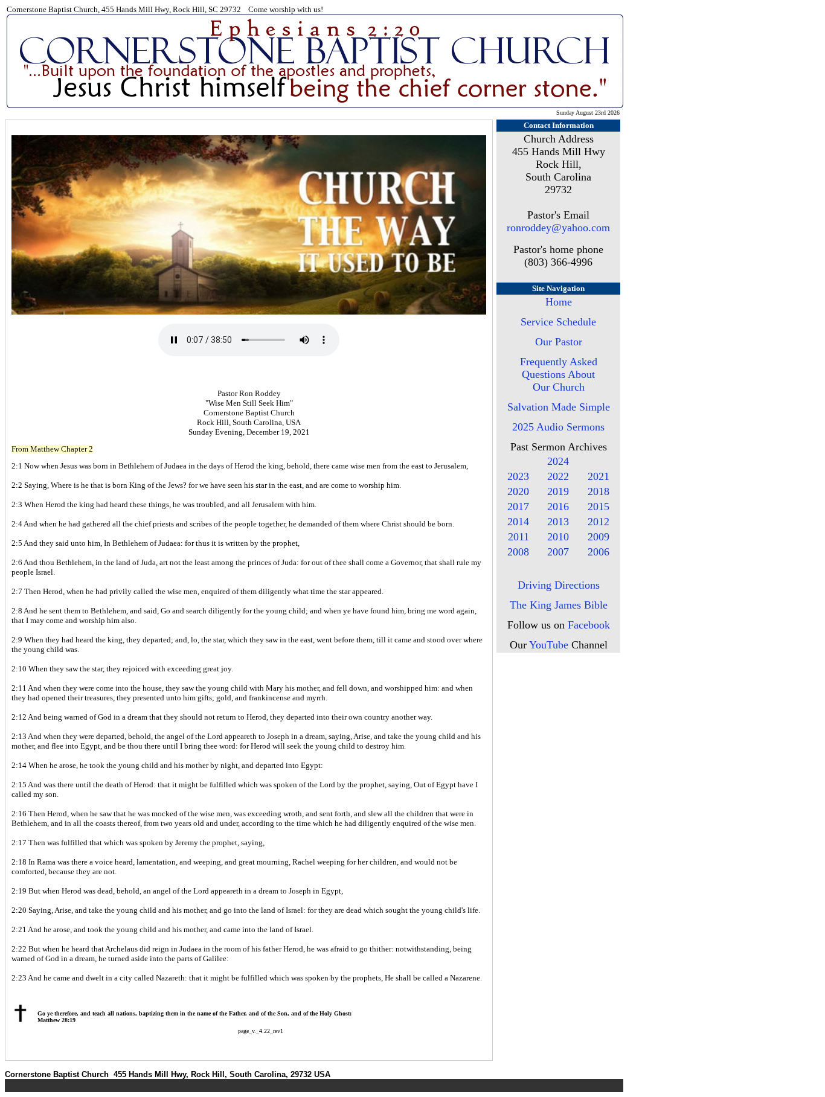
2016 (558, 507)
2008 (518, 552)
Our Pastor (558, 342)
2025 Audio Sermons (558, 427)
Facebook (589, 625)
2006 (598, 552)
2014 (518, 522)
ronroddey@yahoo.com (558, 228)
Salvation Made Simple (558, 407)
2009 (598, 537)
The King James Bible (559, 605)
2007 (558, 552)
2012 (598, 522)
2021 (598, 476)
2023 (518, 476)
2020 (518, 491)
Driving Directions (559, 585)
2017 (518, 507)
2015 (598, 507)
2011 (518, 537)
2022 (558, 476)
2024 (558, 461)
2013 (558, 522)
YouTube (548, 645)
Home (558, 302)
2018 (598, 491)
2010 (558, 537)
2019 (558, 491)
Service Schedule (558, 322)
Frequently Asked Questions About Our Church (558, 374)
